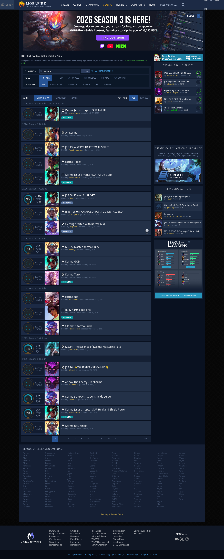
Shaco (137, 476)
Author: (122, 97)
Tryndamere (162, 473)
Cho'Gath (49, 455)
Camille (26, 506)
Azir (25, 486)
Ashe (25, 478)
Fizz (47, 486)
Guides (77, 4)
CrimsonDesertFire (143, 531)
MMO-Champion (99, 545)
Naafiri (93, 506)
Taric (159, 460)
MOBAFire (54, 531)
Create (65, 4)
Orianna (115, 476)
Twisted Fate (162, 476)
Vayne (159, 488)
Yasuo (181, 468)
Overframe (118, 542)
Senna (137, 468)
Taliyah (160, 455)
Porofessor (54, 536)
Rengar (137, 453)
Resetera (74, 536)
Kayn (70, 501)
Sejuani (137, 465)
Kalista (71, 486)
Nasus (115, 455)
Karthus (71, 491)
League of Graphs (57, 533)
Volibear (182, 453)
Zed (180, 486)
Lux (91, 481)
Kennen (71, 504)
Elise (47, 473)
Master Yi (94, 491)
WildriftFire (54, 542)
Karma (71, 488)
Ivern (70, 463)
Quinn (114, 491)
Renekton (116, 506)
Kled (92, 455)
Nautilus (116, 458)
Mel (91, 494)
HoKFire (138, 533)
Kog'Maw (94, 458)
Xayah (181, 460)
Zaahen (182, 481)
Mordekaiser (95, 501)
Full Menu (166, 4)
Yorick (181, 473)
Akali (25, 458)
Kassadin (72, 494)
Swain (137, 501)
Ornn (114, 478)
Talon (159, 458)
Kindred (93, 453)
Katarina (71, 496)
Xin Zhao (183, 465)
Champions (92, 4)
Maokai (93, 488)
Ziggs (181, 491)
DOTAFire (75, 533)
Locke (92, 473)
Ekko (47, 471)
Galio (47, 488)
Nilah (114, 465)
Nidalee (115, 463)
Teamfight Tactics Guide (112, 514)
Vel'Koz (160, 494)
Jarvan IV (71, 468)
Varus (159, 486)
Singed (137, 483)
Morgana (94, 504)
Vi (157, 499)
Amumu (26, 468)
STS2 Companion (121, 545)
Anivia (26, 471)
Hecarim (49, 506)
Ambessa (27, 465)
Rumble (137, 458)
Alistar (26, 463)
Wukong (182, 458)
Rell (113, 501)
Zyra (181, 499)
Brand (26, 496)
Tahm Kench (162, 453)
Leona (92, 465)
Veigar (160, 491)
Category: (30, 84)
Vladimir (160, 506)
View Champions (102, 70)
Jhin (69, 476)
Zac (180, 483)
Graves (48, 501)
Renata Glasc (118, 504)
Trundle (160, 471)
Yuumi (181, 478)
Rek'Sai (115, 499)
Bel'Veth (27, 491)
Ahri (25, 455)
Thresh (160, 465)
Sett (136, 473)
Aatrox (26, 453)
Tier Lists (121, 4)
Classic (107, 4)
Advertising (104, 554)
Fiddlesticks (50, 481)
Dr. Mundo (50, 465)
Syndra (137, 506)
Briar (25, 501)
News (152, 4)
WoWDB (96, 539)
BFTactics (96, 531)
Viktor (159, 504)
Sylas (136, 504)
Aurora (26, 483)
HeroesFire (75, 545)
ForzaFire (74, 542)
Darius (48, 460)
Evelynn (48, 476)
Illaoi (70, 458)
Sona (136, 496)
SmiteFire (75, 531)
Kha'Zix (71, 506)
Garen (48, 494)
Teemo (160, 463)
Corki (47, 458)
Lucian (93, 476)
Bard (25, 488)
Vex (158, 496)
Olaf (114, 473)
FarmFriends (76, 539)
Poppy (115, 483)
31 (116, 438)
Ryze (136, 460)
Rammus (116, 496)
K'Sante (71, 481)
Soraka (137, 499)
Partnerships (132, 554)
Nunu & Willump (119, 471)
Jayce (70, 473)
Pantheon (116, 481)
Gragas (48, 499)
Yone (181, 471)
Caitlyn (26, 504)
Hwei (70, 455)
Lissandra (94, 471)
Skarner (138, 491)
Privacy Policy (91, 554)
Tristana (160, 468)
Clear (85, 71)
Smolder (138, 494)
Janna (70, 465)
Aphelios (27, 476)
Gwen (48, 504)
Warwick (182, 455)
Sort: (25, 97)
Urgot (159, 483)
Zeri (180, 488)
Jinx (69, 478)
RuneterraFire (55, 545)
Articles (153, 554)
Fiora (47, 483)
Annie (25, 473)
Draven (48, 468)
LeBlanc (93, 460)
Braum (26, 499)
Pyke (114, 486)
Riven (136, 455)
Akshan (26, 460)
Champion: (31, 71)
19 (108, 438)
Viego (159, 501)
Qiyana (115, 488)
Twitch (160, 478)
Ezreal (48, 478)
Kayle (70, 499)
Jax (69, 471)
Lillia (92, 468)
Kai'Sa (70, 483)
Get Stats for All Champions (178, 295)
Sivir (136, 488)
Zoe (180, 496)
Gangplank (50, 491)
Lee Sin (93, 463)
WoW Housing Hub (100, 542)
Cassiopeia (50, 453)
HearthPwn (118, 536)
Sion (136, 486)
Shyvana (138, 481)
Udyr (159, 481)
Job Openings (118, 554)
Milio (92, 496)
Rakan (115, 494)
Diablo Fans (118, 539)
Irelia (70, 460)
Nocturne (116, 468)
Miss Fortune (96, 499)
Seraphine (139, 471)
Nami (114, 453)
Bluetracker (118, 533)
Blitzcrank (27, 494)
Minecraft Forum (99, 536)
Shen (136, 478)
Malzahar (94, 486)
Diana (48, 463)
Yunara (182, 476)
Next (145, 438)
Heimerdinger (74, 453)
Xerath (182, 463)
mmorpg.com (119, 531)
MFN (8, 5)
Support (144, 554)
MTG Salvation (99, 533)
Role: (27, 77)
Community (138, 4)
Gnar (47, 496)
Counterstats (55, 539)
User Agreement (74, 554)
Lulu (91, 478)
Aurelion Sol (28, 481)
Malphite (94, 483)
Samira (137, 463)
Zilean (181, 494)
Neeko (115, 460)
